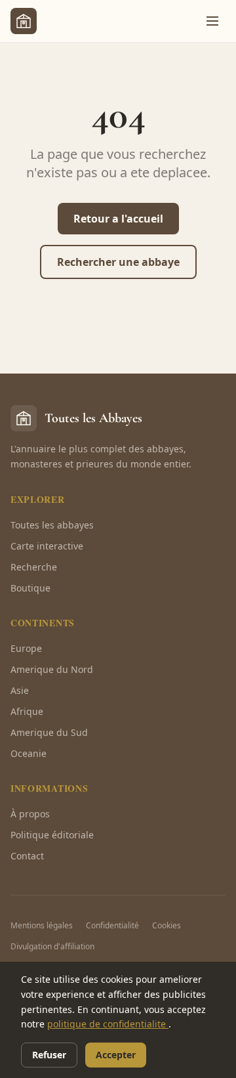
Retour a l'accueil (118, 218)
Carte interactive (46, 546)
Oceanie (28, 753)
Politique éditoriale (52, 835)
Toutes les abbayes (52, 525)
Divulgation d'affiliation (52, 946)
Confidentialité (112, 925)
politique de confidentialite (107, 1024)
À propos (30, 814)
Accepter (116, 1054)
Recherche (33, 567)
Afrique (26, 711)
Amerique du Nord (51, 669)
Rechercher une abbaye (118, 262)
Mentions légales (41, 925)
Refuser (49, 1054)
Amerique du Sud (49, 732)
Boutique (30, 588)
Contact (27, 856)
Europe (26, 648)
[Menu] (212, 21)
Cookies (166, 925)
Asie (19, 690)
